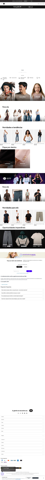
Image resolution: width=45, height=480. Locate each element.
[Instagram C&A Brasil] (18, 413)
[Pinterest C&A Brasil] (22, 413)
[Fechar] (43, 478)
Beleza (2, 431)
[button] (38, 3)
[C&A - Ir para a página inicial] (4, 4)
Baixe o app (2, 448)
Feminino (2, 416)
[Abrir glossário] (24, 435)
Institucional (2, 439)
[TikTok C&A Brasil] (20, 413)
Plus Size (2, 428)
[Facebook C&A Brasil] (26, 413)
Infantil (2, 422)
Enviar (29, 269)
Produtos (2, 442)
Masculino (2, 419)
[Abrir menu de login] (40, 3)
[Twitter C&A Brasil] (24, 413)
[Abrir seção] (24, 416)
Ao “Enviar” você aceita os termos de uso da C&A (22, 271)
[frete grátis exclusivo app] (22, 8)
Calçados (2, 425)
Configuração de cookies (29, 478)
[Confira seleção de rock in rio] (22, 181)
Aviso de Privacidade (18, 479)
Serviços (2, 445)
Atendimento (3, 451)
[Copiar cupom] (31, 1)
